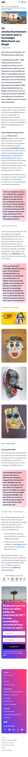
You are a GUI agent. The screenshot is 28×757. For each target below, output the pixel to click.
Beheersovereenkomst (11, 695)
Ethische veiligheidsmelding (9, 740)
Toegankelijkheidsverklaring (12, 714)
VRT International (9, 685)
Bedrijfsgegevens (9, 711)
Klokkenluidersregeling (7, 745)
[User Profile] (22, 2)
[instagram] (9, 729)
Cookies (3, 737)
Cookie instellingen (6, 750)
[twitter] (18, 729)
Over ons (8, 6)
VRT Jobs (6, 681)
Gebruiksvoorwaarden (7, 742)
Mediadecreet (8, 701)
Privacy (3, 747)
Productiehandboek (10, 704)
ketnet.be (19, 547)
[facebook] (5, 729)
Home (2, 6)
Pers (5, 678)
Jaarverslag (7, 698)
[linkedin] (13, 729)
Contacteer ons (8, 675)
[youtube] (22, 729)
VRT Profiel (7, 718)
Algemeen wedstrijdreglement (13, 692)
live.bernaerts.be (8, 570)
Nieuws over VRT (14, 6)
